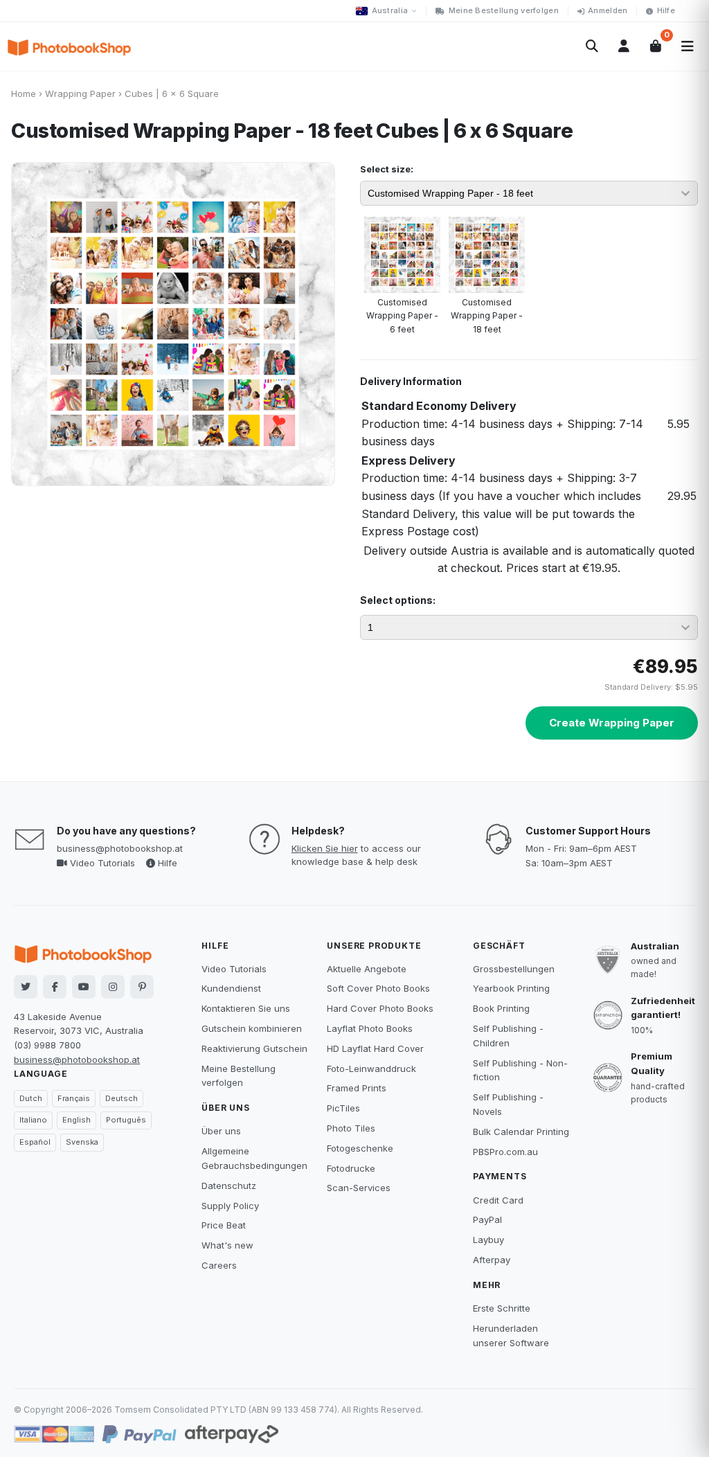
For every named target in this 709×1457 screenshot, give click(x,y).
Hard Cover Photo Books (380, 1008)
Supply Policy (230, 1205)
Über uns (221, 1130)
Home (23, 93)
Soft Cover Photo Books (378, 988)
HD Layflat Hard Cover (375, 1048)
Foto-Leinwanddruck (371, 1068)
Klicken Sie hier (324, 848)
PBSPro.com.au (505, 1151)
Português (126, 1120)
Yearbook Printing (511, 988)
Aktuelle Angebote (366, 968)
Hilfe (666, 10)
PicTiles (343, 1108)
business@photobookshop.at (120, 848)
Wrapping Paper (80, 93)
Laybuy (488, 1239)
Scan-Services (359, 1187)
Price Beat (223, 1225)
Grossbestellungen (514, 968)
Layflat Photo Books (370, 1028)
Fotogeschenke (360, 1148)
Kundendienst (231, 988)
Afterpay (491, 1259)
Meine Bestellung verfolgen (504, 10)
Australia (390, 10)
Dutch (30, 1098)
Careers (219, 1265)
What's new (227, 1245)
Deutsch (121, 1098)
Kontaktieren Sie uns (245, 1008)
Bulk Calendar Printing (521, 1131)
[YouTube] (84, 987)
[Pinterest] (142, 987)
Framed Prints (356, 1087)
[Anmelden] (623, 46)
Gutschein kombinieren (251, 1028)
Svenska (82, 1142)
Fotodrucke (351, 1168)
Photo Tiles (351, 1128)
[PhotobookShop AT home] (69, 46)
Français (73, 1098)
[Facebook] (54, 987)
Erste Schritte (501, 1308)
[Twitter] (25, 987)
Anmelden (607, 10)
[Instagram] (113, 987)
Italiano (33, 1120)
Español (35, 1142)
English (76, 1120)
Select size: (386, 169)
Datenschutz (228, 1185)
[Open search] (592, 46)
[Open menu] (687, 46)
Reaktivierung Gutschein (254, 1048)
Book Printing (501, 1008)
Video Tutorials (101, 862)
